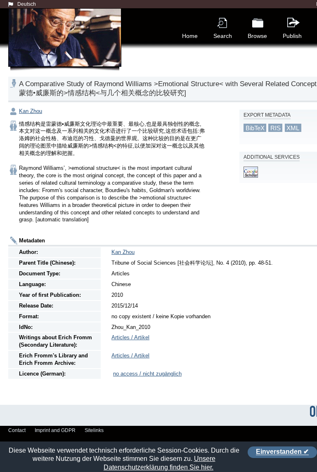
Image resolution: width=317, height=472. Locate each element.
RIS (275, 128)
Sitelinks (94, 430)
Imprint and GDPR (55, 430)
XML (292, 128)
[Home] (66, 47)
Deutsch (26, 4)
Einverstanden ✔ (282, 452)
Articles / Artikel (130, 337)
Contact (17, 430)
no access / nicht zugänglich (147, 374)
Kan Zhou (30, 111)
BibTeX (255, 128)
